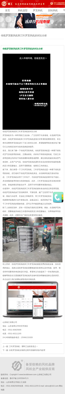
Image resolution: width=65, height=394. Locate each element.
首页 (7, 10)
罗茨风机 (38, 10)
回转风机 (53, 10)
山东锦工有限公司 (44, 374)
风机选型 (23, 10)
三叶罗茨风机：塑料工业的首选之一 (23, 346)
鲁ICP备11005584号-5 (19, 378)
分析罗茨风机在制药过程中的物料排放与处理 (27, 350)
